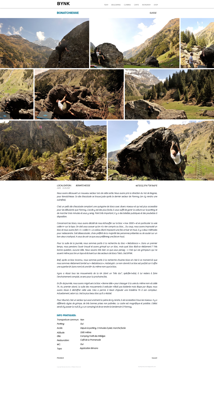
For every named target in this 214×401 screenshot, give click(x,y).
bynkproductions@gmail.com (147, 366)
